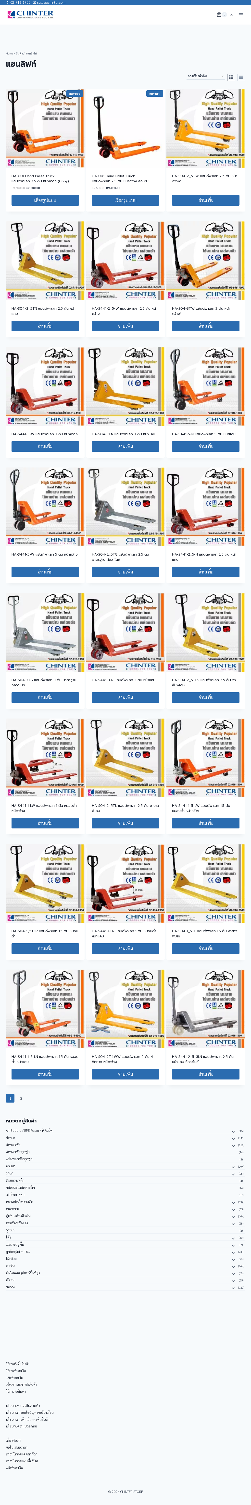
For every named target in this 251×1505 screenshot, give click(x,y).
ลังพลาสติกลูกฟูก (18, 1151)
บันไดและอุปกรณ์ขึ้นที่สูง (23, 1272)
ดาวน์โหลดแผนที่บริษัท (22, 1461)
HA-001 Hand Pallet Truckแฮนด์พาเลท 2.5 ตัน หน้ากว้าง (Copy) (40, 178)
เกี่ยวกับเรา (13, 1440)
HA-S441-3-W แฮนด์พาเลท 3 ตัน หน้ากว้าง (45, 434)
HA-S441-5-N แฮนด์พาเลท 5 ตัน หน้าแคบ (204, 434)
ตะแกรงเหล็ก (15, 1180)
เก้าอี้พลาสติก (15, 1194)
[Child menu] (232, 1131)
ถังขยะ (10, 1137)
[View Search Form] (209, 14)
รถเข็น (10, 1265)
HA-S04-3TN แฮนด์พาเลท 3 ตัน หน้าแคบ (123, 434)
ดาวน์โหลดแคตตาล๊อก (21, 1454)
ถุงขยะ (10, 1230)
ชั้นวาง (10, 1287)
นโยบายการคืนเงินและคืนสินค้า (28, 1419)
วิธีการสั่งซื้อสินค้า (17, 1363)
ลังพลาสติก (13, 1144)
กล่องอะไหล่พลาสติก (20, 1187)
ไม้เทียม (11, 1258)
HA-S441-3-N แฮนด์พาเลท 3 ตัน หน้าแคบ (123, 680)
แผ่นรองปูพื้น (15, 1244)
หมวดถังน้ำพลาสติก (19, 1201)
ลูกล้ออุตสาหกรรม (18, 1251)
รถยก (9, 1173)
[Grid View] (231, 77)
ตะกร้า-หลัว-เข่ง (17, 1223)
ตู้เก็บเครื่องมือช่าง (18, 1215)
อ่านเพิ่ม (206, 200)
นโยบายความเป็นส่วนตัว (23, 1405)
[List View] (241, 77)
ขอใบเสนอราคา (16, 1447)
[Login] (231, 15)
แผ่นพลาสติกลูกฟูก (19, 1159)
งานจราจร (12, 1208)
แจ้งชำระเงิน (14, 1377)
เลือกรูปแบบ (45, 200)
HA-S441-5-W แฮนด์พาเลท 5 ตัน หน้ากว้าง (45, 554)
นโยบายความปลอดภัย (21, 1426)
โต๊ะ (9, 1237)
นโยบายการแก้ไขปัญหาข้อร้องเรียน (30, 1412)
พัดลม (10, 1280)
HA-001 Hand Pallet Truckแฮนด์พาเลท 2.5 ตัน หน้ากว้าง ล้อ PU (120, 178)
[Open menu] (240, 14)
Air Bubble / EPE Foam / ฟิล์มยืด (29, 1130)
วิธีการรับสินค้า (16, 1391)
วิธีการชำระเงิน (16, 1370)
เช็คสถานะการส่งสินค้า (21, 1384)
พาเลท (10, 1166)
